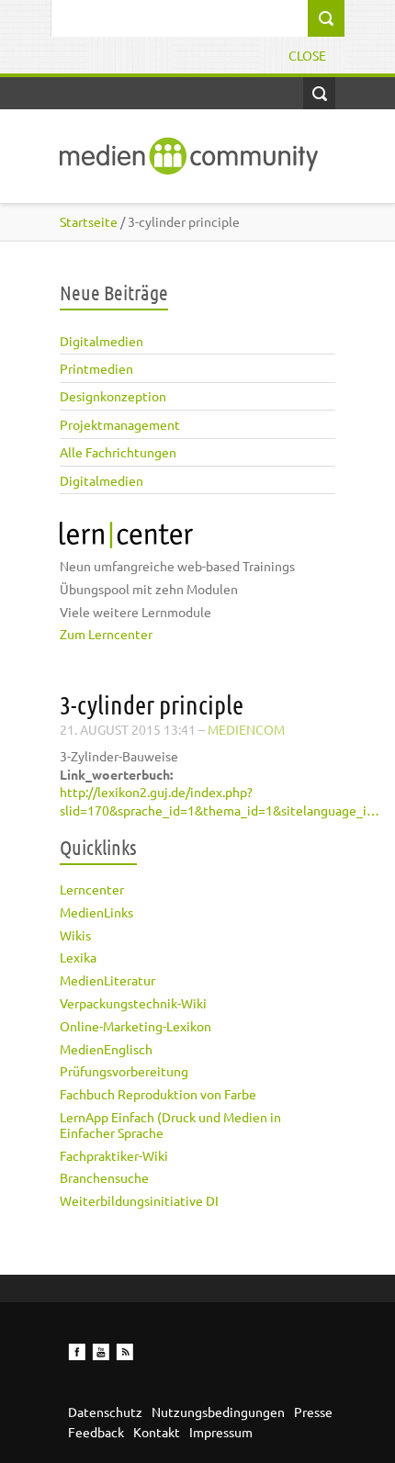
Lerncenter (92, 889)
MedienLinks (96, 912)
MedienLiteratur (107, 980)
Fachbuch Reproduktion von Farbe (158, 1094)
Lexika (78, 957)
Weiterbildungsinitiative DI (139, 1200)
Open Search (319, 93)
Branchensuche (104, 1177)
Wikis (75, 935)
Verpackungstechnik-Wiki (133, 1003)
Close (307, 55)
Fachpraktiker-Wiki (114, 1155)
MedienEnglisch (106, 1049)
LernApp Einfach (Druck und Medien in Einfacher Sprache (170, 1125)
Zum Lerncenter (106, 633)
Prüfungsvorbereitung (124, 1071)
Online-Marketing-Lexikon (135, 1026)
